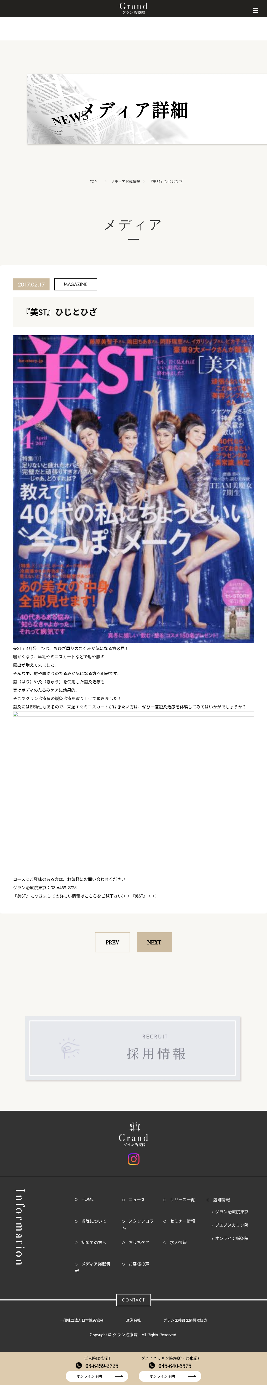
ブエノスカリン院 (231, 1225)
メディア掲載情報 (125, 181)
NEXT (154, 942)
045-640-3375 (175, 1365)
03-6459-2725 (102, 1365)
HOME (87, 1199)
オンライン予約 (89, 1376)
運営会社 (133, 1320)
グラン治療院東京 (231, 1212)
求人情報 (178, 1243)
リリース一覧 (182, 1200)
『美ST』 (139, 896)
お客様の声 (139, 1264)
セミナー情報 (182, 1221)
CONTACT (133, 1300)
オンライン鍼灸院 (231, 1238)
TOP (93, 181)
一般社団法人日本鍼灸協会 (82, 1320)
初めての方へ (93, 1243)
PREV (112, 942)
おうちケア (139, 1243)
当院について (93, 1221)
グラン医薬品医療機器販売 (185, 1320)
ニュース (137, 1200)
